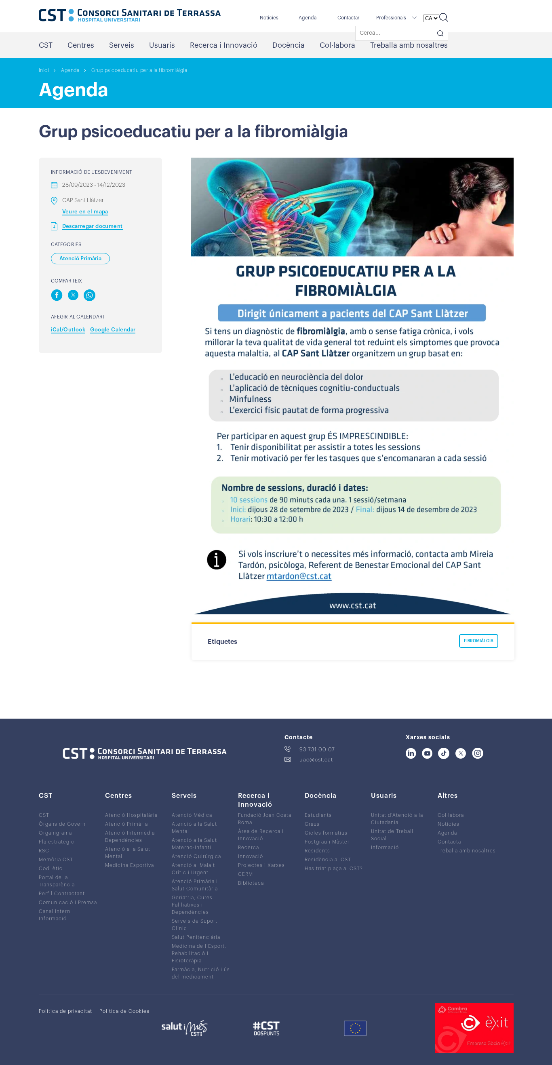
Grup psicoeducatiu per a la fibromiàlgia (139, 70)
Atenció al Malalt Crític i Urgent (193, 869)
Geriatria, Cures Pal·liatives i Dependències (192, 905)
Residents (317, 850)
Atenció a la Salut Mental (127, 853)
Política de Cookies (124, 1011)
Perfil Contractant (62, 893)
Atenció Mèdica (192, 815)
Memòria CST (56, 859)
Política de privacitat (65, 1011)
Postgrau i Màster (327, 841)
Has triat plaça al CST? (334, 868)
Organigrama (55, 833)
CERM (245, 874)
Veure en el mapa (85, 211)
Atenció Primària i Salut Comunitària (195, 885)
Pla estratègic (56, 841)
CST (46, 45)
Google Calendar (112, 329)
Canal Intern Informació (54, 915)
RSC (44, 850)
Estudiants (318, 815)
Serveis (121, 45)
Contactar (348, 17)
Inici (44, 70)
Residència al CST (328, 859)
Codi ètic (51, 868)
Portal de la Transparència (57, 881)
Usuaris (162, 45)
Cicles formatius (326, 833)
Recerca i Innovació (223, 45)
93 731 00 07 (317, 749)
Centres (80, 45)
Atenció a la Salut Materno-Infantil (194, 844)
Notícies (269, 17)
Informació (385, 847)
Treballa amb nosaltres (409, 45)
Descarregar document (92, 226)
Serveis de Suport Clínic (194, 925)
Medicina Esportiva (129, 865)
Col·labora (337, 45)
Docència (288, 45)
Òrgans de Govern (62, 824)
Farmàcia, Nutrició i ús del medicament (201, 973)
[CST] (130, 16)
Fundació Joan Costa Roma (264, 819)
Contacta (449, 841)
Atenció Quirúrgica (196, 856)
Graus (312, 824)
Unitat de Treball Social (392, 835)
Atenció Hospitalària (131, 815)
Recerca (248, 847)
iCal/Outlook (68, 329)
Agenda (307, 17)
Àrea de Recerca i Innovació (261, 835)
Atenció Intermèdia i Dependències (131, 837)
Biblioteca (251, 883)
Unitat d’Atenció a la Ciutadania (397, 819)
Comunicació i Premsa (68, 902)
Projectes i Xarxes (261, 865)
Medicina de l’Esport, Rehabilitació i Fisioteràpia (199, 953)
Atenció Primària (126, 824)
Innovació (250, 856)
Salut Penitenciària (196, 937)
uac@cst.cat (316, 759)
